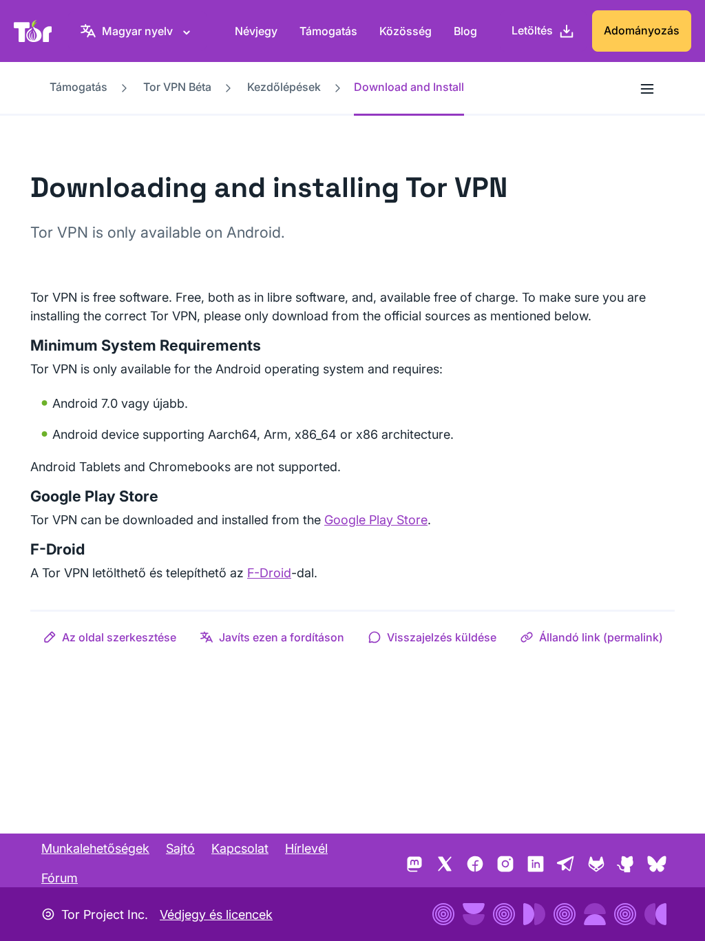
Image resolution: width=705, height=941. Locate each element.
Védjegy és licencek (216, 914)
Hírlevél (306, 848)
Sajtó (180, 848)
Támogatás (328, 31)
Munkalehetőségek (95, 848)
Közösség (405, 31)
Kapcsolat (240, 848)
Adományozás (642, 30)
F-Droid (269, 573)
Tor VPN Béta (177, 87)
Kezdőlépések (284, 87)
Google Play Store (376, 520)
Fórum (59, 878)
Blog (465, 31)
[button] (109, 637)
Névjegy (256, 31)
